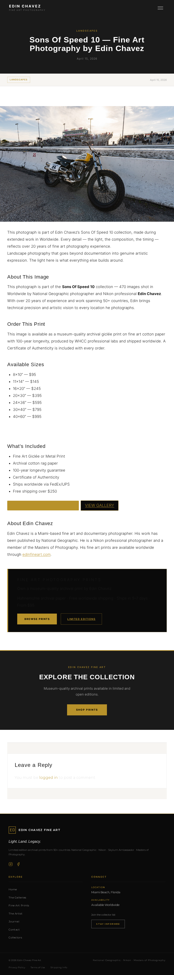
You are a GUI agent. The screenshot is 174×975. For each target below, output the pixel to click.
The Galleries (17, 897)
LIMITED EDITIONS (81, 619)
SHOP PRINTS (87, 709)
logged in (48, 777)
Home (13, 889)
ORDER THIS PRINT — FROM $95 (43, 505)
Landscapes (18, 79)
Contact (14, 929)
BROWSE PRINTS (37, 619)
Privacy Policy (17, 967)
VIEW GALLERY (99, 505)
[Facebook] (18, 864)
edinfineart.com (36, 554)
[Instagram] (11, 864)
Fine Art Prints (19, 905)
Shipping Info (59, 967)
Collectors (15, 937)
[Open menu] (160, 8)
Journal (14, 921)
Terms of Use (38, 967)
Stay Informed (108, 924)
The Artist (15, 913)
